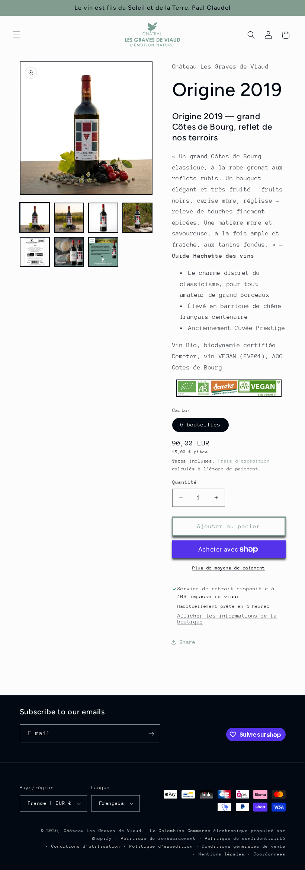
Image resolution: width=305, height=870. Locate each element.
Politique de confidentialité (245, 838)
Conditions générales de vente (243, 846)
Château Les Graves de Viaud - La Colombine (124, 830)
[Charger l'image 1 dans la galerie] (35, 218)
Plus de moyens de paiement (228, 568)
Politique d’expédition (161, 846)
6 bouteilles (200, 425)
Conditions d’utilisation (86, 846)
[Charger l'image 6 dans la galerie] (69, 252)
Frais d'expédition (244, 461)
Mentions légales (222, 854)
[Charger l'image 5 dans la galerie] (35, 252)
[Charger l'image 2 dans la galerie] (69, 218)
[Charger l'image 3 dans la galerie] (103, 218)
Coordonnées (269, 854)
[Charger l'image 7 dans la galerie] (103, 252)
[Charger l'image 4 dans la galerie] (137, 218)
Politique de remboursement (158, 838)
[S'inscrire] (151, 733)
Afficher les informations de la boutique (227, 619)
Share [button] (188, 642)
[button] (16, 35)
